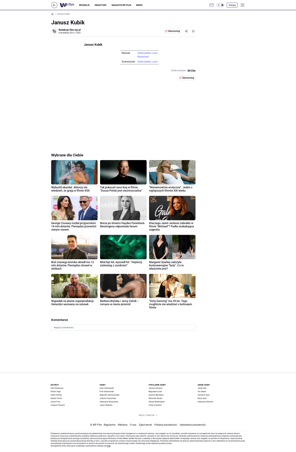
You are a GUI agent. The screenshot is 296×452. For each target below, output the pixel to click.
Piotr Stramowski (107, 391)
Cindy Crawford (155, 405)
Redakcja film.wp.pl (70, 29)
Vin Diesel (202, 391)
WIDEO (139, 5)
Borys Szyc (202, 398)
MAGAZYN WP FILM (121, 5)
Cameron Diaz (204, 395)
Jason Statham (106, 405)
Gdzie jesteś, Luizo (148, 53)
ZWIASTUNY (101, 5)
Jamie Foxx (55, 402)
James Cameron (155, 388)
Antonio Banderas (156, 395)
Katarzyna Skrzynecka (109, 402)
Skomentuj (174, 31)
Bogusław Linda (155, 391)
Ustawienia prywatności (192, 424)
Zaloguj (232, 5)
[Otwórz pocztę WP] (211, 5)
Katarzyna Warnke (205, 402)
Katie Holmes (56, 395)
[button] (220, 5)
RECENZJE (84, 5)
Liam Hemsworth (107, 388)
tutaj (108, 446)
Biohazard (143, 56)
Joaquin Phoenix (58, 405)
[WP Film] (69, 5)
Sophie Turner (56, 398)
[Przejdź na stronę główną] (54, 7)
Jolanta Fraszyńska (108, 398)
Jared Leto (202, 388)
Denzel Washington (157, 402)
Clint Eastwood (57, 388)
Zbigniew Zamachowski (109, 395)
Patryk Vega (56, 391)
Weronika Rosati (155, 398)
